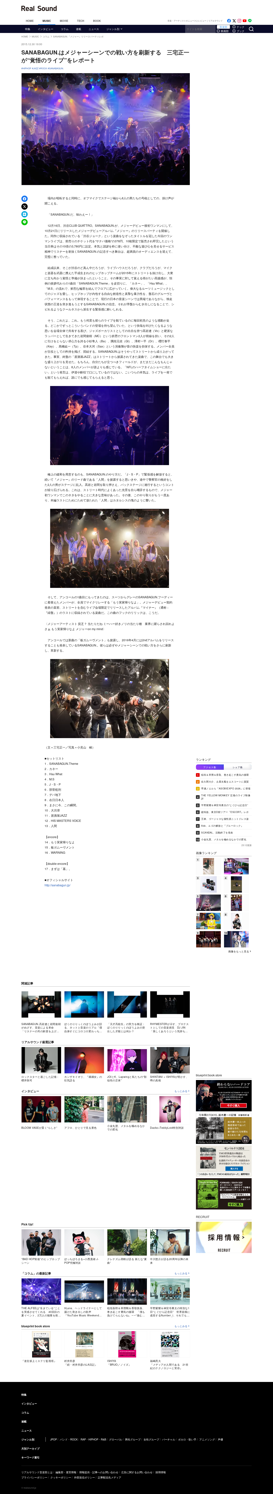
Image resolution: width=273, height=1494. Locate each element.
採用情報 (160, 1472)
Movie (64, 21)
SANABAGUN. (56, 68)
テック (240, 27)
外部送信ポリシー (84, 1477)
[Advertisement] (162, 8)
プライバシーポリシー (34, 1477)
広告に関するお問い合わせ (136, 1472)
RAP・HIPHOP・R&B (93, 1439)
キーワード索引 (30, 1457)
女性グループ (151, 1439)
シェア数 (238, 767)
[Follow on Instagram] (239, 21)
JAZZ (35, 68)
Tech (80, 21)
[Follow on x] (234, 21)
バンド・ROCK (69, 1439)
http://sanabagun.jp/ (57, 885)
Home (30, 21)
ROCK (43, 68)
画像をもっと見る (238, 951)
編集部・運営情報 (66, 1472)
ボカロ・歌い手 (187, 1439)
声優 (220, 1439)
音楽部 (223, 27)
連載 (78, 29)
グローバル (115, 1439)
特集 (27, 29)
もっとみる (180, 1091)
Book (97, 21)
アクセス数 (209, 767)
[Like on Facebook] (229, 21)
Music (47, 21)
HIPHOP (27, 68)
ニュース (94, 29)
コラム (65, 29)
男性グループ (133, 1439)
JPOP (53, 1439)
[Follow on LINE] (250, 21)
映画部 (225, 31)
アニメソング (207, 1439)
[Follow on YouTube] (244, 21)
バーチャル (168, 1439)
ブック (240, 31)
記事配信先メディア (109, 1477)
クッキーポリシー (60, 1477)
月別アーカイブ (30, 1448)
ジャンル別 (112, 29)
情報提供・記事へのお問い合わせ (98, 1472)
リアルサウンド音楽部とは (37, 1472)
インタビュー (45, 29)
